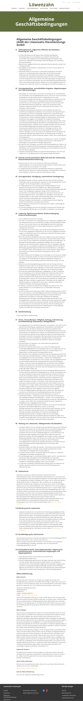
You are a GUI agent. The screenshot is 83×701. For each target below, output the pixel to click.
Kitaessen (14, 8)
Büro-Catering (53, 8)
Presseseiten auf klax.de (30, 690)
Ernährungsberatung (32, 8)
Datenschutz (7, 699)
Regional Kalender (64, 8)
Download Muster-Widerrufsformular (27, 668)
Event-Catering (44, 8)
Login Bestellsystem (76, 2)
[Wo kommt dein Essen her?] (47, 690)
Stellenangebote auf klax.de (30, 693)
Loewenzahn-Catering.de (69, 695)
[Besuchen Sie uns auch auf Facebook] (43, 690)
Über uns (69, 2)
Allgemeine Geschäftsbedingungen (10, 696)
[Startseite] (41, 3)
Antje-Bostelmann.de (68, 698)
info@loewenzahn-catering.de (29, 595)
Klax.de (64, 690)
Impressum (7, 693)
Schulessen (22, 8)
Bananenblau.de (66, 693)
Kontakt (63, 2)
